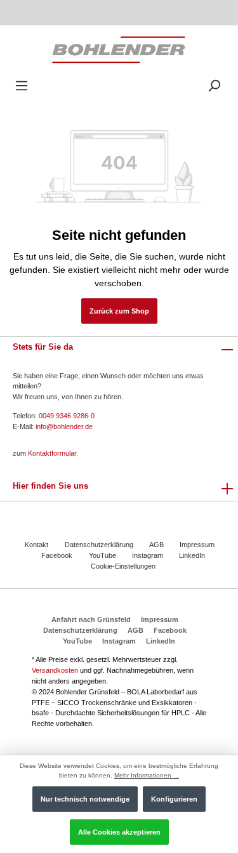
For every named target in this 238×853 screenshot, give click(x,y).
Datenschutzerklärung (99, 544)
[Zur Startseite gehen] (119, 49)
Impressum (197, 544)
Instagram (147, 555)
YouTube (102, 555)
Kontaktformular (52, 453)
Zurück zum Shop (119, 311)
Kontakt (36, 544)
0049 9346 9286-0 (67, 416)
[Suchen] (214, 86)
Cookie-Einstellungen (123, 566)
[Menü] (21, 86)
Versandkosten (55, 670)
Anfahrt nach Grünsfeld (91, 619)
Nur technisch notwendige (85, 799)
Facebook (56, 555)
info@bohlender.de (64, 426)
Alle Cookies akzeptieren (119, 832)
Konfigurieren (174, 799)
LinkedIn (192, 555)
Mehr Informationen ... (146, 775)
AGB (156, 544)
